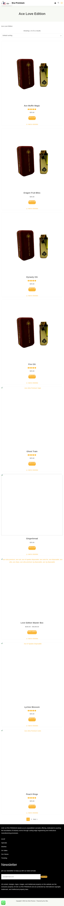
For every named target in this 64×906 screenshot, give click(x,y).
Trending (4, 858)
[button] (32, 124)
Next (34, 819)
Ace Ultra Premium (15, 3)
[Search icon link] (58, 3)
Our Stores (4, 854)
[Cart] (55, 3)
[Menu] (62, 3)
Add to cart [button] (32, 117)
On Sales (4, 850)
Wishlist (3, 846)
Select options (32, 631)
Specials (4, 843)
